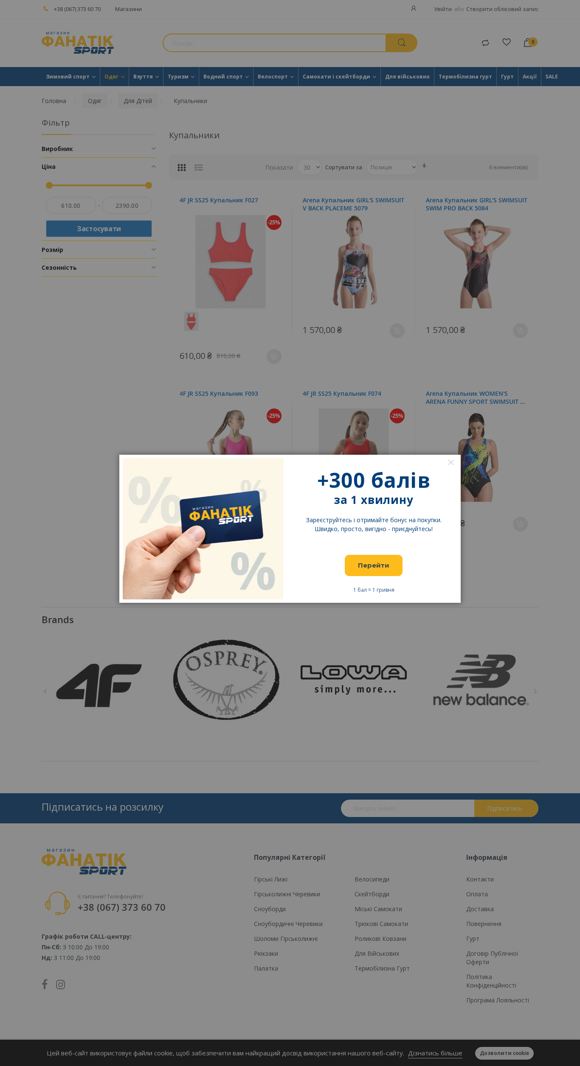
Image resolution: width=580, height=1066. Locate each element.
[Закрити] (451, 462)
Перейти (373, 565)
